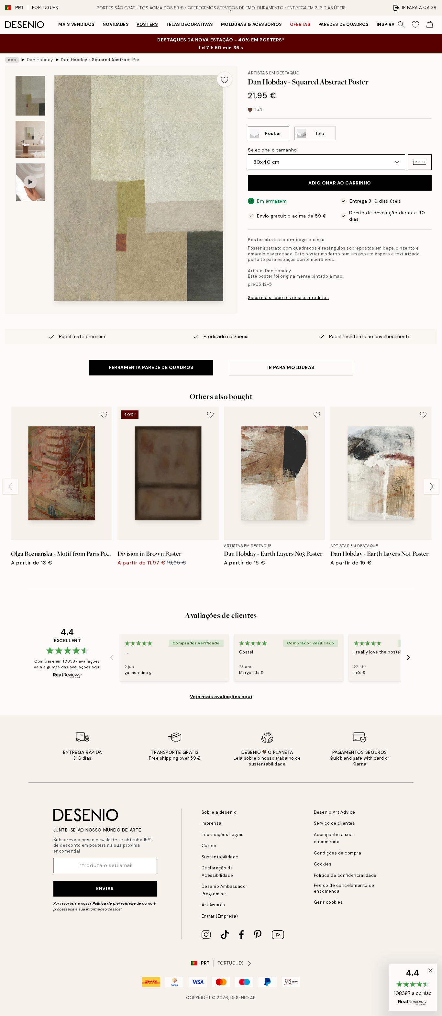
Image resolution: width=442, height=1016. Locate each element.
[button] (420, 162)
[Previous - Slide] (10, 486)
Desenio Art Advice (334, 812)
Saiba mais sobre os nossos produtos (288, 297)
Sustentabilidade (220, 857)
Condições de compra (337, 853)
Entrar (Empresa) (220, 916)
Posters (147, 24)
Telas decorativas (189, 24)
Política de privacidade (114, 903)
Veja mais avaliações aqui (221, 696)
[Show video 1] (30, 182)
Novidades (116, 24)
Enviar (105, 888)
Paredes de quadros (343, 24)
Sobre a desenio (219, 812)
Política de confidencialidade (345, 875)
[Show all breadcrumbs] (12, 60)
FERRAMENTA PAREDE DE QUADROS (151, 367)
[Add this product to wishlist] (224, 79)
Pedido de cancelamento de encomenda (344, 888)
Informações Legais (223, 834)
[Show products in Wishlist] (415, 24)
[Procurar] (401, 25)
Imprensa (212, 823)
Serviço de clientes (334, 823)
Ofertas (300, 24)
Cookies (323, 864)
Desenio (239, 997)
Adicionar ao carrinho (339, 183)
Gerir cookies (328, 902)
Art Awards (213, 905)
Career (209, 845)
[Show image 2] (30, 139)
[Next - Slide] (431, 486)
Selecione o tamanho (272, 150)
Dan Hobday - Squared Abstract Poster (99, 59)
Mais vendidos (76, 24)
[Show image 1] (30, 96)
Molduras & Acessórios (251, 24)
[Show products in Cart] (430, 24)
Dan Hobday (40, 59)
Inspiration (391, 24)
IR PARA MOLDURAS (291, 367)
